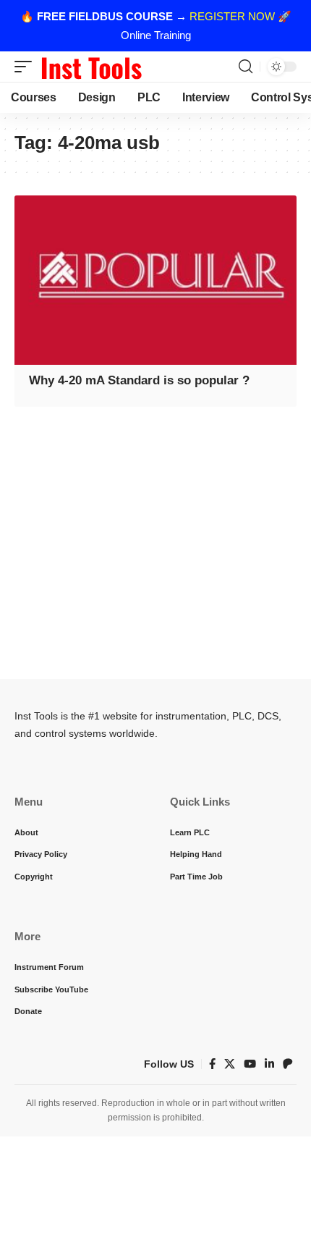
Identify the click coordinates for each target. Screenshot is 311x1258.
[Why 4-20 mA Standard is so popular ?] (155, 280)
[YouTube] (250, 1064)
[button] (26, 66)
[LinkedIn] (269, 1064)
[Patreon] (288, 1064)
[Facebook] (212, 1064)
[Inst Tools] (91, 66)
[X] (230, 1064)
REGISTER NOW (232, 16)
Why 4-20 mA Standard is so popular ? (139, 380)
